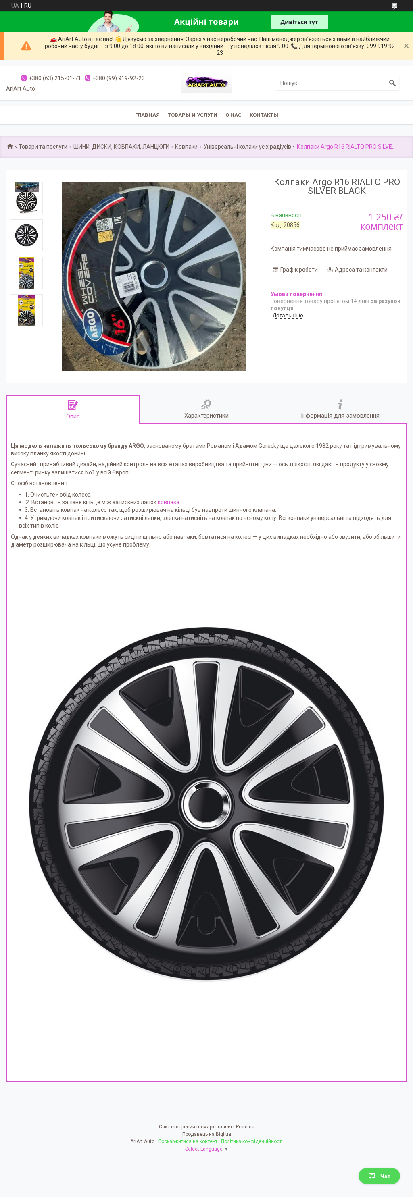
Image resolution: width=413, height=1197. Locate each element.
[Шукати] (392, 83)
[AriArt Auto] (206, 82)
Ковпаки (186, 146)
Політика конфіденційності (252, 1141)
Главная (147, 115)
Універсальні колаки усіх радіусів (247, 146)
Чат (385, 1176)
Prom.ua (245, 1127)
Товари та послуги (43, 146)
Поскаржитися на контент (187, 1141)
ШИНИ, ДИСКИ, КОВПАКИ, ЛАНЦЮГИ (121, 146)
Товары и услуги (192, 115)
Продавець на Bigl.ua (206, 1134)
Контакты (264, 115)
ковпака (168, 502)
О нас (233, 115)
